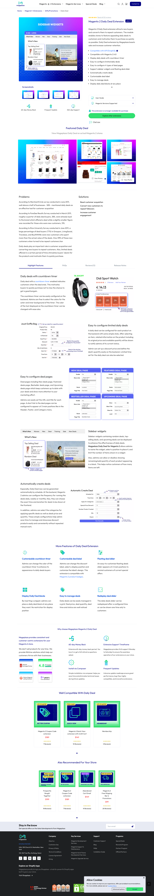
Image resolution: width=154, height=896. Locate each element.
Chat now (96, 122)
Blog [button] (101, 4)
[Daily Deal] (20, 4)
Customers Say (54, 845)
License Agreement (55, 855)
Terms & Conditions (55, 852)
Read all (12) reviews (104, 17)
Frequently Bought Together (47, 793)
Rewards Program (122, 845)
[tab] (35, 266)
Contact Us (135, 4)
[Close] (144, 878)
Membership (107, 731)
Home (19, 11)
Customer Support (100, 841)
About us (51, 841)
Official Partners (121, 852)
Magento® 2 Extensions (33, 11)
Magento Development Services (78, 842)
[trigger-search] (118, 4)
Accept (134, 889)
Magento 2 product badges (71, 576)
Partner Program (121, 848)
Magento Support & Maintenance (77, 848)
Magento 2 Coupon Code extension (67, 793)
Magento (50, 4)
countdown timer (42, 281)
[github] (34, 858)
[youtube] (29, 858)
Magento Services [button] (73, 4)
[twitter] (25, 858)
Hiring (51, 859)
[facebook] (20, 858)
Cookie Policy (112, 886)
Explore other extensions (112, 116)
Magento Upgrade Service (80, 858)
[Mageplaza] (32, 837)
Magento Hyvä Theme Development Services (78, 854)
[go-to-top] (149, 884)
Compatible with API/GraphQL (103, 50)
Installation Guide (99, 852)
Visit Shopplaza (25, 875)
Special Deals (91, 4)
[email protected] (24, 844)
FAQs (95, 848)
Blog (95, 845)
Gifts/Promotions (51, 11)
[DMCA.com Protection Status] (82, 888)
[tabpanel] (47, 724)
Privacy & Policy (54, 848)
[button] (122, 4)
